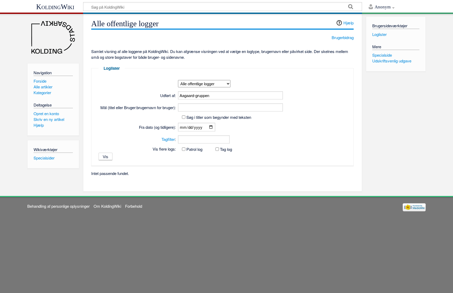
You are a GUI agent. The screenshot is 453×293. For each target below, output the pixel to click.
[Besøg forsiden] (53, 37)
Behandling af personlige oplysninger (58, 206)
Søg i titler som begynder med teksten (218, 117)
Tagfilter (168, 139)
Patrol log (194, 149)
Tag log (226, 149)
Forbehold (133, 206)
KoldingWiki (55, 7)
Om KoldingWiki (107, 206)
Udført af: (168, 95)
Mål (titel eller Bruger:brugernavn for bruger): (138, 107)
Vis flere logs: (164, 149)
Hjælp (348, 22)
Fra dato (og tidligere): (157, 127)
